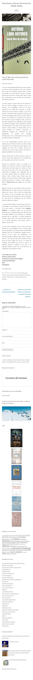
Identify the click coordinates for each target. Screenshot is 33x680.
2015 (13, 535)
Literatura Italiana (19, 550)
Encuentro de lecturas (7, 583)
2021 (7, 537)
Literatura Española (21, 548)
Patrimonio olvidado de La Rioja (10, 609)
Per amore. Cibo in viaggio (8, 611)
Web (3, 343)
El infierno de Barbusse (8, 573)
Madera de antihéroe (7, 601)
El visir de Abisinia (6, 575)
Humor (12, 544)
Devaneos (6, 541)
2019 (28, 535)
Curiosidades (22, 539)
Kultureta (4, 589)
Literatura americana (22, 546)
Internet (17, 544)
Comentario (5, 311)
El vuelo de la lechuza (7, 577)
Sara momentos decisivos (8, 622)
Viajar (4, 553)
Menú (16, 10)
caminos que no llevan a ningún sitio (11, 567)
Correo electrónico (7, 336)
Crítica (16, 538)
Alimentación (5, 539)
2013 (19, 273)
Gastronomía (5, 544)
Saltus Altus (5, 620)
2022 (10, 537)
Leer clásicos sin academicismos (10, 593)
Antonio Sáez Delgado (12, 275)
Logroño (27, 550)
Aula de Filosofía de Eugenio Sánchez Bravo (13, 563)
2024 (16, 537)
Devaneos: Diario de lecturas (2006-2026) (16, 4)
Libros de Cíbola (6, 597)
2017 (20, 535)
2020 (3, 537)
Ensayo (13, 542)
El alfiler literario (6, 571)
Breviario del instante (7, 565)
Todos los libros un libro (8, 624)
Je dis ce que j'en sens (7, 587)
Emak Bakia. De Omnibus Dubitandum (11, 579)
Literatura (12, 546)
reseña (4, 277)
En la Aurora (5, 581)
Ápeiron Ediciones (11, 553)
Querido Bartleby (6, 614)
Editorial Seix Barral (6, 542)
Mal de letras (5, 603)
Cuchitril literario (6, 569)
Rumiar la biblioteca (7, 618)
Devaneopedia (6, 395)
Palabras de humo (7, 607)
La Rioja (21, 544)
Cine (11, 539)
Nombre (5, 330)
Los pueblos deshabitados (9, 599)
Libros (5, 545)
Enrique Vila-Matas (7, 585)
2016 (16, 535)
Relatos (12, 552)
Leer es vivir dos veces (8, 595)
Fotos (18, 542)
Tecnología (24, 552)
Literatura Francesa (8, 550)
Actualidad (22, 537)
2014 (10, 535)
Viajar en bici (5, 626)
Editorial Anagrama (16, 541)
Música (4, 552)
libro (24, 544)
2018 (24, 535)
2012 (3, 535)
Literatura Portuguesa (24, 275)
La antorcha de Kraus (7, 591)
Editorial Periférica (25, 541)
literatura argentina (6, 548)
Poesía (8, 552)
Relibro (4, 616)
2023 (13, 537)
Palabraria (4, 605)
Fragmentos (24, 542)
